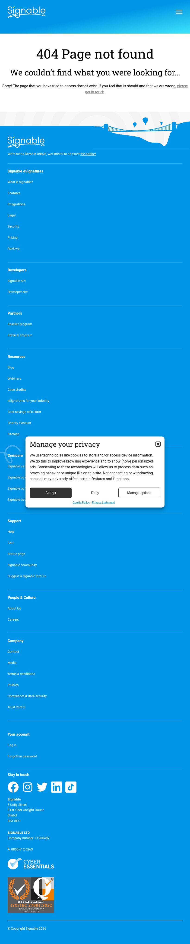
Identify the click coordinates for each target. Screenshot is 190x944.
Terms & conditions (21, 674)
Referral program (20, 335)
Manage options (139, 493)
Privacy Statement (103, 502)
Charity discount (19, 423)
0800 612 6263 (22, 849)
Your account (18, 734)
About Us (14, 608)
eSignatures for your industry (28, 401)
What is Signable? (20, 182)
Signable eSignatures (25, 171)
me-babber (88, 154)
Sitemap (13, 434)
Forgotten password (22, 756)
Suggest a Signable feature (27, 576)
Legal (12, 215)
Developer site (18, 292)
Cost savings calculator (24, 412)
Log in (12, 745)
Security (13, 226)
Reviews (13, 249)
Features (14, 193)
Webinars (14, 379)
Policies (13, 685)
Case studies (17, 390)
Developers (17, 270)
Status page (16, 554)
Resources (16, 356)
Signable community (22, 565)
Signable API (17, 281)
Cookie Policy (81, 502)
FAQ (11, 543)
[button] (158, 444)
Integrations (16, 204)
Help (11, 532)
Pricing (13, 238)
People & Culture (22, 597)
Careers (13, 620)
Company (15, 641)
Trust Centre (16, 707)
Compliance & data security (27, 696)
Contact (13, 652)
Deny (95, 493)
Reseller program (20, 324)
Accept (50, 493)
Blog (11, 367)
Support (14, 521)
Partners (15, 313)
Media (12, 663)
